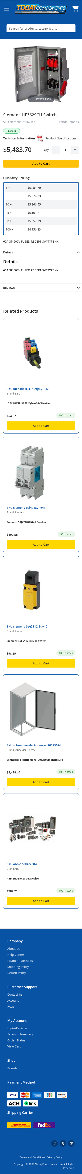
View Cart (14, 1046)
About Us (13, 949)
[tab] (41, 252)
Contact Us (14, 994)
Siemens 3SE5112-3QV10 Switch (26, 641)
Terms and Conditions (32, 1157)
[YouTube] (71, 1143)
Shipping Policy (18, 967)
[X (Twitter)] (63, 1143)
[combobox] (41, 28)
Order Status (16, 1040)
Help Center (15, 955)
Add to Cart (41, 426)
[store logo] (41, 9)
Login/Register (17, 1028)
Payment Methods (20, 961)
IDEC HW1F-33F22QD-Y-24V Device (28, 403)
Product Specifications (61, 138)
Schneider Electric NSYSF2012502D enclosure (35, 760)
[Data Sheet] (40, 138)
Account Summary (20, 1034)
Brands (12, 1068)
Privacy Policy (54, 1157)
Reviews (9, 288)
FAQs (11, 1007)
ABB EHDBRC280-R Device (23, 878)
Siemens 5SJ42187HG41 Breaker (26, 522)
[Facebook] (54, 1143)
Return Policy (16, 973)
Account (13, 1000)
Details (8, 252)
